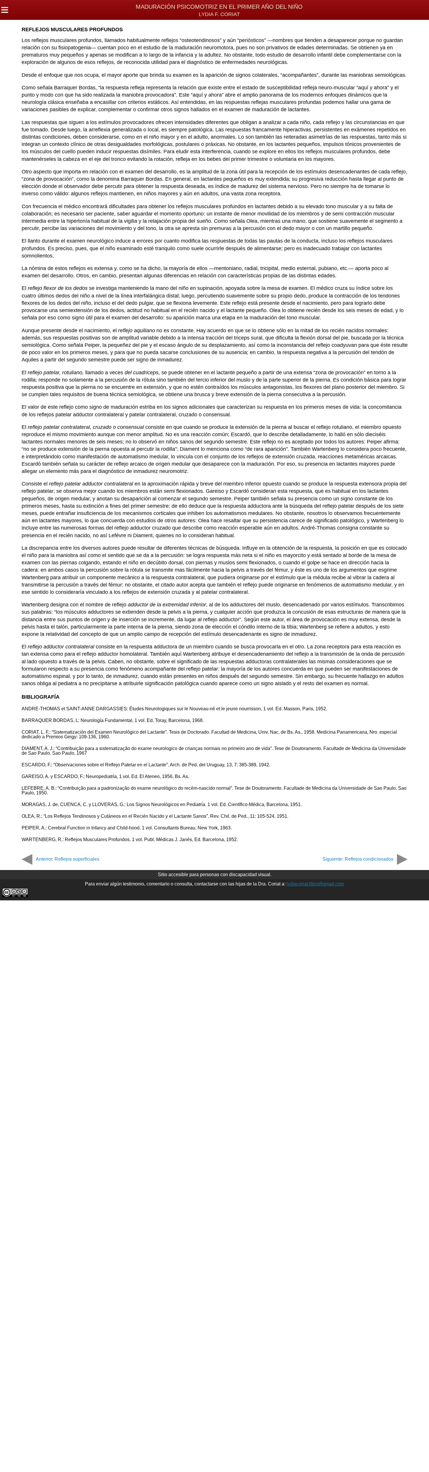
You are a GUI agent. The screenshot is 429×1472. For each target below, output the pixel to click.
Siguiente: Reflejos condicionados (357, 859)
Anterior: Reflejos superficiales (67, 859)
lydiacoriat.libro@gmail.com (315, 883)
